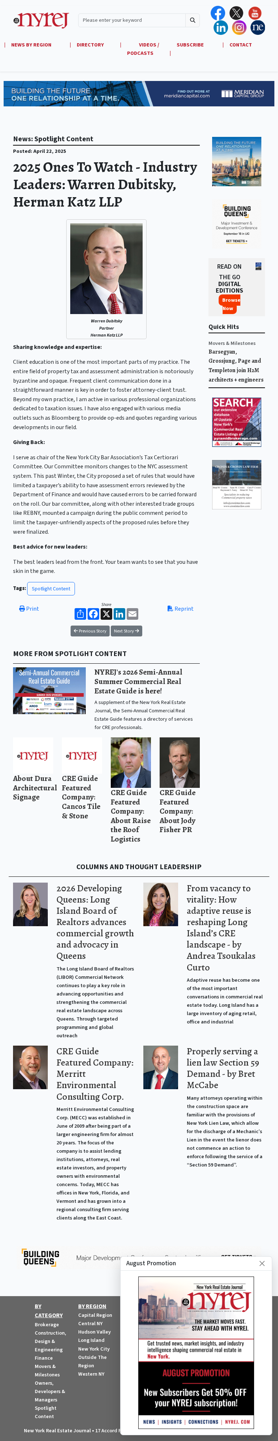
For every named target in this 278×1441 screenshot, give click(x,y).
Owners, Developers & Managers (50, 1391)
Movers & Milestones (232, 343)
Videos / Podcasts (143, 49)
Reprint (183, 609)
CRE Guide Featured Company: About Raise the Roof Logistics (131, 815)
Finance (44, 1358)
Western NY (91, 1374)
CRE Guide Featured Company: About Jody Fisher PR (177, 811)
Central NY (90, 1323)
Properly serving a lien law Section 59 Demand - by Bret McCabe (223, 1068)
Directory (90, 45)
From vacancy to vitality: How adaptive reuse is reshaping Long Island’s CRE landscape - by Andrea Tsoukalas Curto (221, 928)
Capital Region (95, 1315)
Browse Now (231, 304)
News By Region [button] (31, 45)
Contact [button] (240, 45)
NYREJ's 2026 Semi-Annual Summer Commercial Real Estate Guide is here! (138, 681)
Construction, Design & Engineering (50, 1341)
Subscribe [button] (191, 45)
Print (32, 609)
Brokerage (47, 1324)
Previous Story (92, 631)
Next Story (124, 631)
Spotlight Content (51, 589)
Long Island (91, 1340)
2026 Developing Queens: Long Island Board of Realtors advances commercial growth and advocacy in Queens (95, 922)
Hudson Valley (94, 1332)
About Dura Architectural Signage (35, 787)
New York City (94, 1349)
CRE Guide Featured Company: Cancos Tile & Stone (81, 797)
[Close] (262, 1263)
